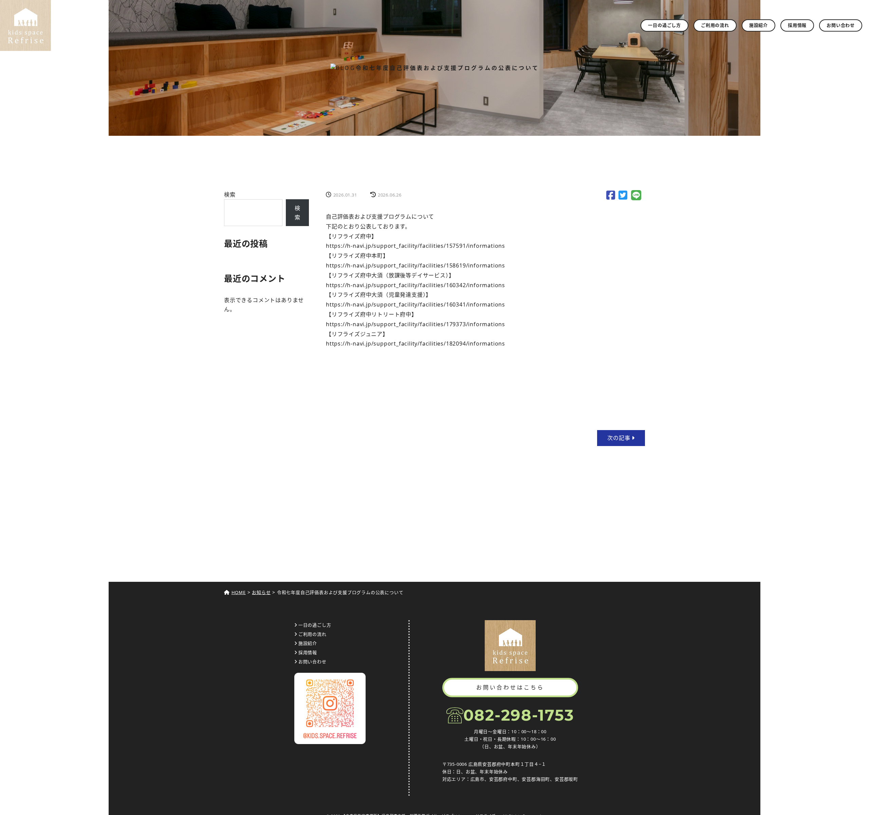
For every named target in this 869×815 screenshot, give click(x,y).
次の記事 (619, 438)
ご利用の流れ (715, 25)
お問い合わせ (841, 25)
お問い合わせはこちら (510, 687)
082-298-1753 (518, 715)
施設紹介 (758, 25)
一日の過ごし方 (664, 25)
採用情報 (797, 25)
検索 (230, 194)
